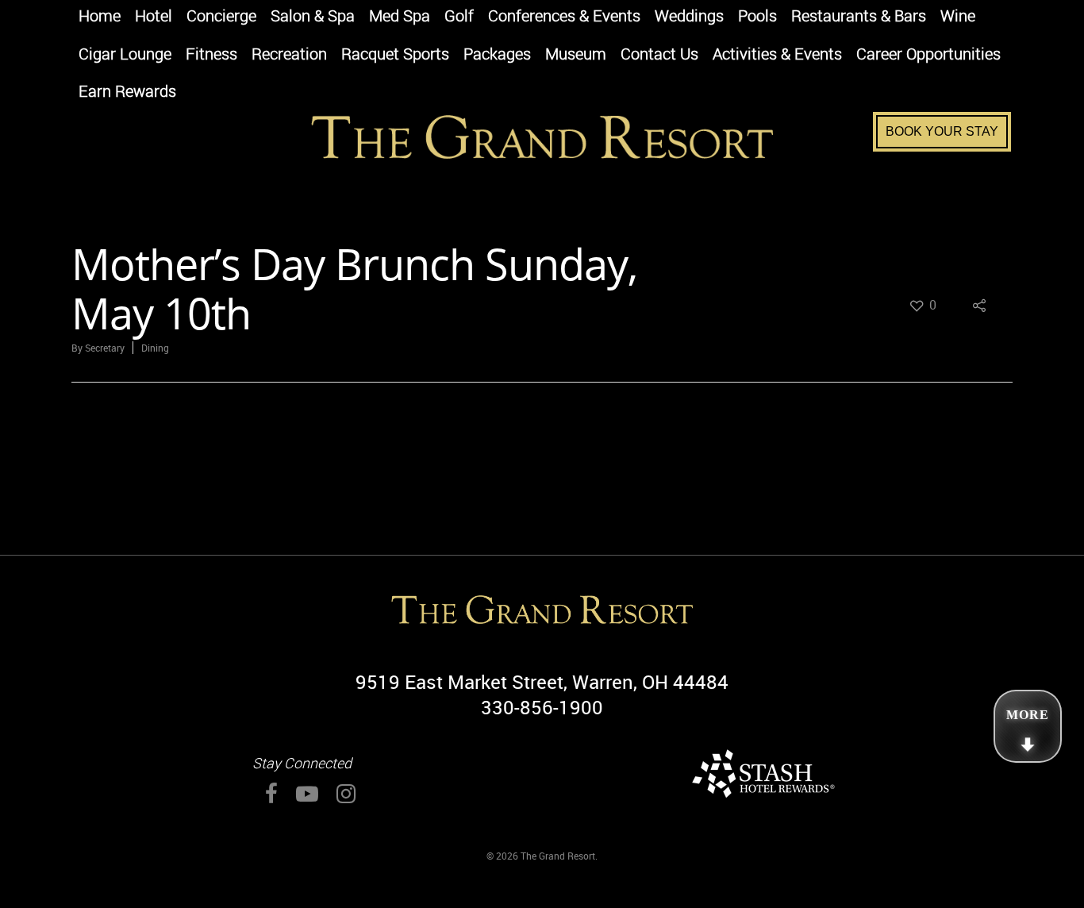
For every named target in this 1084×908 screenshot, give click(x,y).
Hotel (153, 17)
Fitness (211, 55)
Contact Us (659, 55)
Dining (155, 347)
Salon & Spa (313, 17)
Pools (757, 17)
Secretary (105, 347)
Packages (497, 55)
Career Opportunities (928, 55)
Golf (459, 17)
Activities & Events (777, 55)
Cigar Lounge (125, 55)
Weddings (689, 17)
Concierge (221, 17)
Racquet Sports (395, 55)
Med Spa (399, 17)
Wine (957, 17)
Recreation (289, 55)
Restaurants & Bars (858, 17)
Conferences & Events (564, 17)
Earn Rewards (127, 92)
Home (100, 17)
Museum (575, 55)
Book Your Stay (942, 131)
